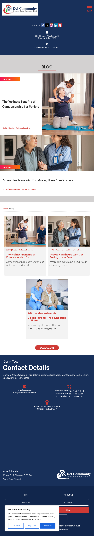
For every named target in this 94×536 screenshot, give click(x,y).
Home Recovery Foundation (45, 313)
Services (26, 502)
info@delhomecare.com (24, 392)
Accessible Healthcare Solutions (22, 189)
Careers (68, 502)
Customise (16, 526)
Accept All (48, 526)
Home (5, 208)
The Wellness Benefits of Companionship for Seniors (20, 104)
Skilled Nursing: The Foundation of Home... (47, 319)
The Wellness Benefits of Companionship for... (20, 256)
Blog (8, 250)
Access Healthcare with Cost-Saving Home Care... (67, 256)
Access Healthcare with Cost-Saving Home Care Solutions (38, 180)
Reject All (32, 526)
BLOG (5, 128)
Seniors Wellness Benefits (19, 128)
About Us (68, 494)
